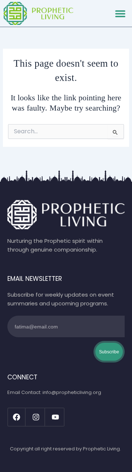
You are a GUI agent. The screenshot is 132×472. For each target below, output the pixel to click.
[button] (120, 13)
